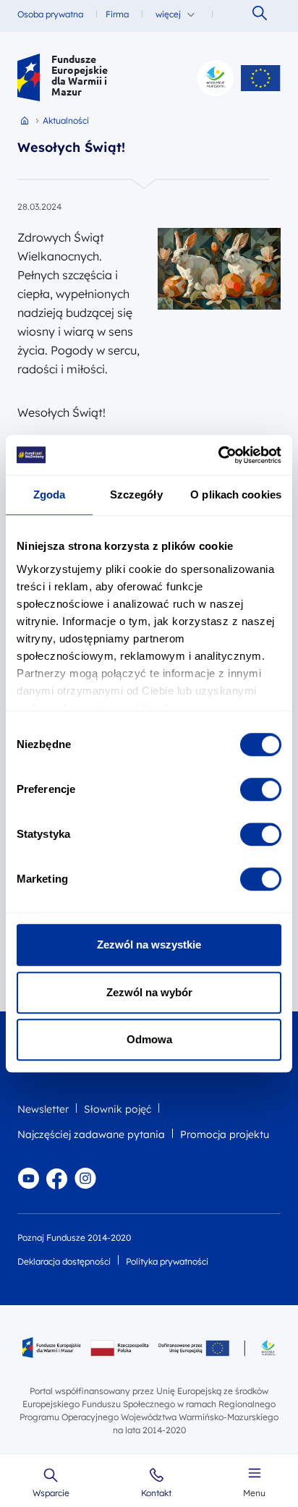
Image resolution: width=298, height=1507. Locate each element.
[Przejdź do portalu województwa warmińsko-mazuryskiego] (215, 78)
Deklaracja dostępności (64, 1261)
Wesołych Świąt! (71, 147)
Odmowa (149, 1039)
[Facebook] (56, 1178)
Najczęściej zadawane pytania (91, 1134)
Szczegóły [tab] (136, 494)
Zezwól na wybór (149, 992)
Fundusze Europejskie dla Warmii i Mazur (79, 75)
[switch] (260, 789)
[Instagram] (85, 1178)
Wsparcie (51, 1493)
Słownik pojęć (117, 1109)
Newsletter (43, 1109)
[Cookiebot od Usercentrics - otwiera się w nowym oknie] (218, 455)
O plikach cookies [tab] (235, 494)
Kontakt (156, 1493)
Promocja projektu (224, 1134)
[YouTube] (28, 1178)
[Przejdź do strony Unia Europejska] (261, 78)
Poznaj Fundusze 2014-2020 (74, 1237)
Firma (117, 14)
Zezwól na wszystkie (149, 944)
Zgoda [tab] (49, 494)
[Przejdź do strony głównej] (28, 78)
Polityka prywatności (167, 1261)
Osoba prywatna (50, 14)
